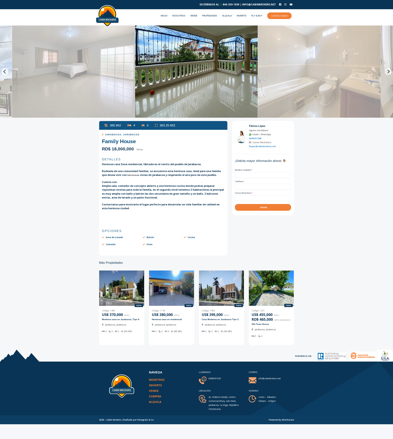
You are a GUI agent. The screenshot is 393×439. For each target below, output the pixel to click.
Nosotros (178, 15)
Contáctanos (279, 15)
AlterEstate (288, 419)
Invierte (241, 15)
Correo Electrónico (244, 193)
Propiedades (209, 15)
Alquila (227, 15)
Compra (155, 396)
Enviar (263, 207)
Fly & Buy (256, 15)
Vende (193, 15)
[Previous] (5, 71)
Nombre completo (244, 170)
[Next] (388, 71)
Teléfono (240, 181)
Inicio (164, 15)
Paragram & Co (145, 419)
